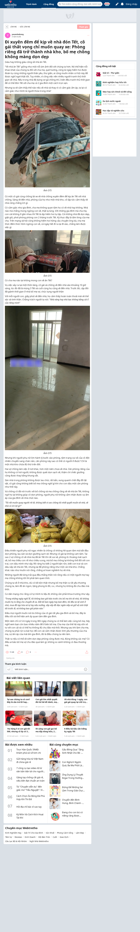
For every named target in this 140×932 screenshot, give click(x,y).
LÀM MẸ (13, 27)
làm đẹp (80, 832)
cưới (55, 837)
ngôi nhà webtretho (39, 841)
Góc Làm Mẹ (25, 27)
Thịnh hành (31, 4)
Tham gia (83, 27)
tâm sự (8, 837)
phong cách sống (65, 832)
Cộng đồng (48, 4)
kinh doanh (30, 837)
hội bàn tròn (44, 837)
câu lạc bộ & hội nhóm (16, 841)
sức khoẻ (50, 832)
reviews (18, 837)
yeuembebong (18, 34)
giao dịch (64, 837)
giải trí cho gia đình (33, 832)
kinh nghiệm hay (13, 832)
